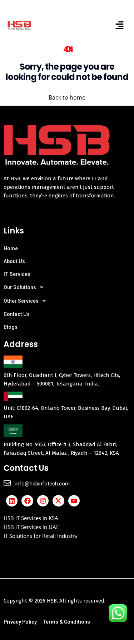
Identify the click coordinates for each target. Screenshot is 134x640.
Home (11, 248)
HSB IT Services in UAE (31, 526)
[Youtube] (74, 501)
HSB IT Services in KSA (31, 517)
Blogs (11, 327)
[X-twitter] (58, 501)
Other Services (21, 301)
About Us (14, 261)
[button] (120, 25)
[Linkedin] (12, 501)
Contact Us (17, 314)
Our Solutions (20, 287)
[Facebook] (27, 501)
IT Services (17, 274)
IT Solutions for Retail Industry (41, 535)
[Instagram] (43, 501)
